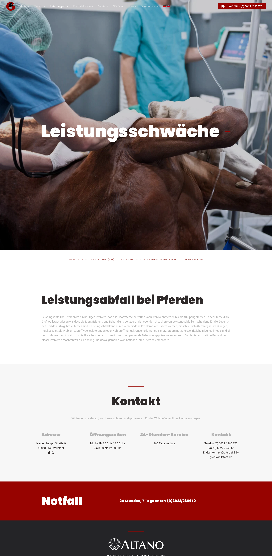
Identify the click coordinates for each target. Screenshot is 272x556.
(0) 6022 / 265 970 (226, 443)
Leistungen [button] (57, 6)
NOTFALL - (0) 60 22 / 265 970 (245, 6)
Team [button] (38, 6)
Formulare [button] (148, 6)
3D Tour (118, 6)
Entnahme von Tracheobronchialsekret (149, 259)
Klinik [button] (23, 6)
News (132, 6)
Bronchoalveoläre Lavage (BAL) (92, 259)
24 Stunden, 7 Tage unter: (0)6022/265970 (158, 500)
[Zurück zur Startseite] (10, 6)
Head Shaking (193, 259)
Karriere (102, 6)
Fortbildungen (83, 6)
